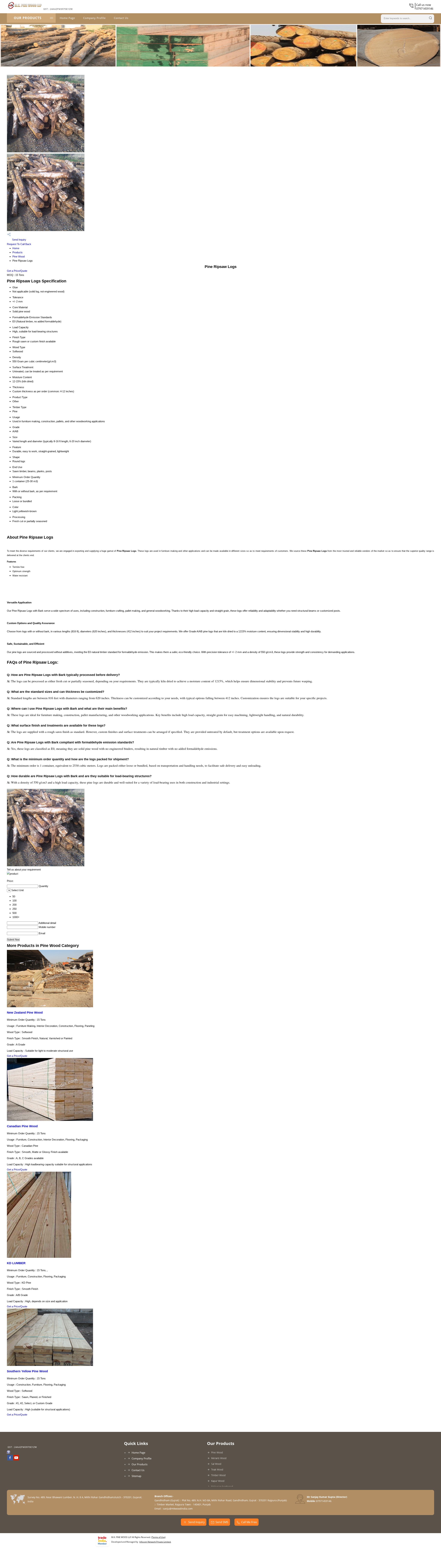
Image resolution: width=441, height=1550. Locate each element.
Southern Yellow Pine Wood (27, 1371)
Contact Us (121, 18)
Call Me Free (249, 1522)
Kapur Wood (217, 1480)
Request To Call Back (19, 244)
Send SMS (222, 1522)
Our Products (27, 18)
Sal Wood (216, 1463)
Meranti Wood (218, 1458)
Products (17, 252)
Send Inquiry (18, 239)
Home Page (67, 18)
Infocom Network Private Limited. (155, 1541)
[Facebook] (10, 1459)
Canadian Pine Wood (22, 1126)
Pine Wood (18, 256)
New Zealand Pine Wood (25, 1012)
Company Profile (94, 18)
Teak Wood (217, 1469)
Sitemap (136, 1476)
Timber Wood (218, 1475)
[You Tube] (16, 1459)
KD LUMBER (16, 1263)
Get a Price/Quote (17, 270)
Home (15, 248)
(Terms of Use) (158, 1537)
